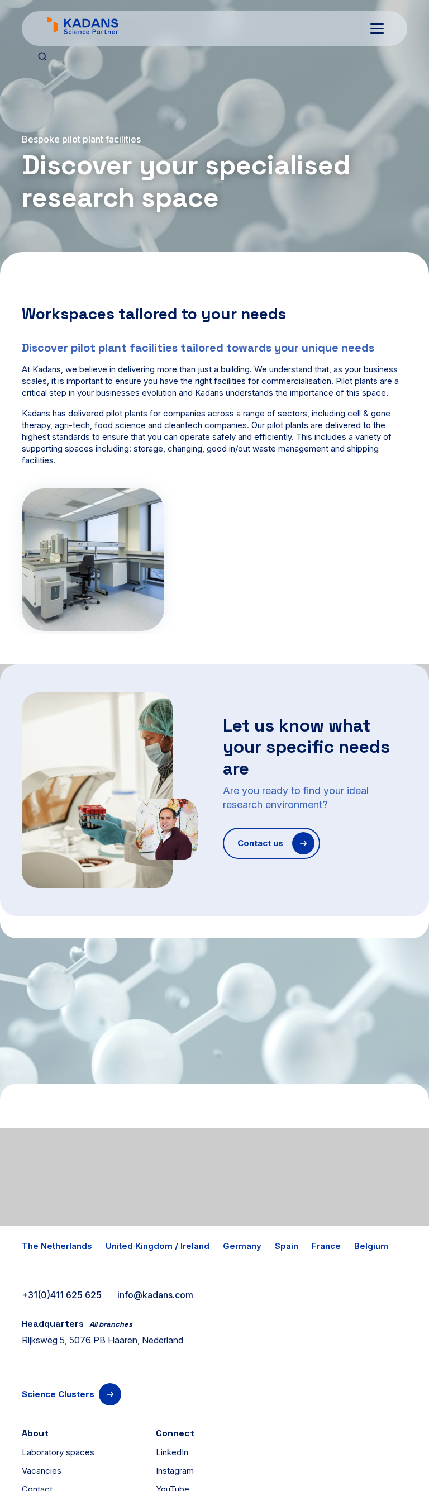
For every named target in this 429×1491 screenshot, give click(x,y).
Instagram (175, 1470)
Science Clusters (58, 1394)
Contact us (260, 843)
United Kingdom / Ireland (157, 1246)
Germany (242, 1246)
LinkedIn (172, 1452)
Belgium (371, 1246)
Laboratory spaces (58, 1452)
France (326, 1246)
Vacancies (41, 1470)
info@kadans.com (155, 1294)
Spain (286, 1246)
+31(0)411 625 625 (62, 1294)
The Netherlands (57, 1246)
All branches (110, 1324)
